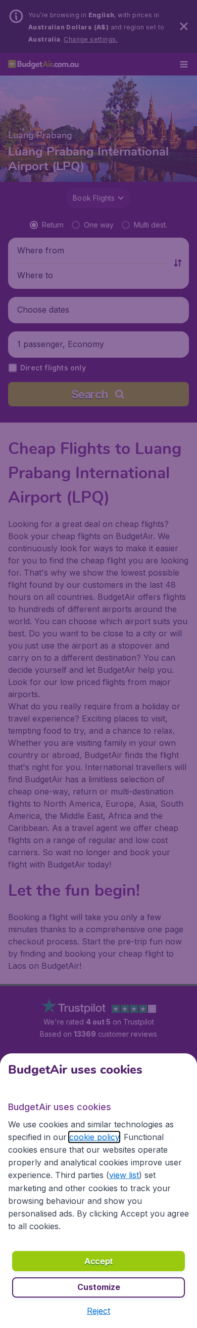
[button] (98, 1311)
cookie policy (94, 1137)
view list (124, 1175)
